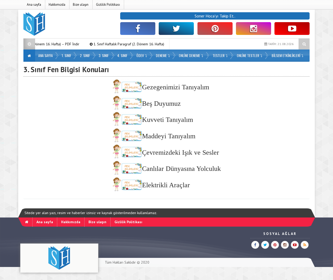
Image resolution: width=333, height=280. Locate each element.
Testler (219, 55)
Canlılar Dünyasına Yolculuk (181, 168)
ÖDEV (140, 55)
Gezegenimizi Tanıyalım (175, 87)
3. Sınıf (104, 55)
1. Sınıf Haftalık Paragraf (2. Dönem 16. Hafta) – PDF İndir (129, 44)
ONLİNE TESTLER (248, 55)
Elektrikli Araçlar (166, 185)
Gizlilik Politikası (108, 4)
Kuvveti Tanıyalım (167, 119)
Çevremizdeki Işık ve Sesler (180, 152)
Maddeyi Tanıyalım (168, 136)
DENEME (161, 55)
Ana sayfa (34, 4)
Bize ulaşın (80, 4)
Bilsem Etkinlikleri (286, 55)
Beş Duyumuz (161, 103)
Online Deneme (189, 55)
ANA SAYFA (45, 55)
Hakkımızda (57, 4)
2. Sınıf (85, 55)
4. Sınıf (122, 55)
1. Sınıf (66, 55)
